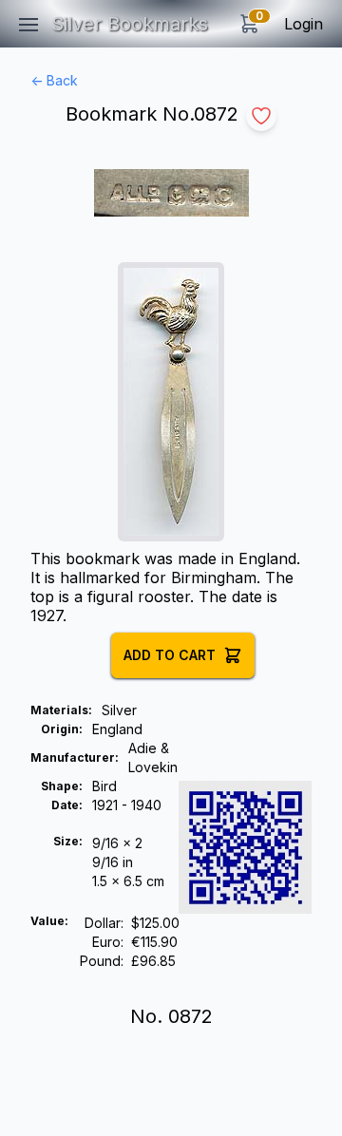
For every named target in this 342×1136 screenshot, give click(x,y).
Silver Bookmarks (129, 23)
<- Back (54, 80)
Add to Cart (170, 655)
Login (303, 23)
